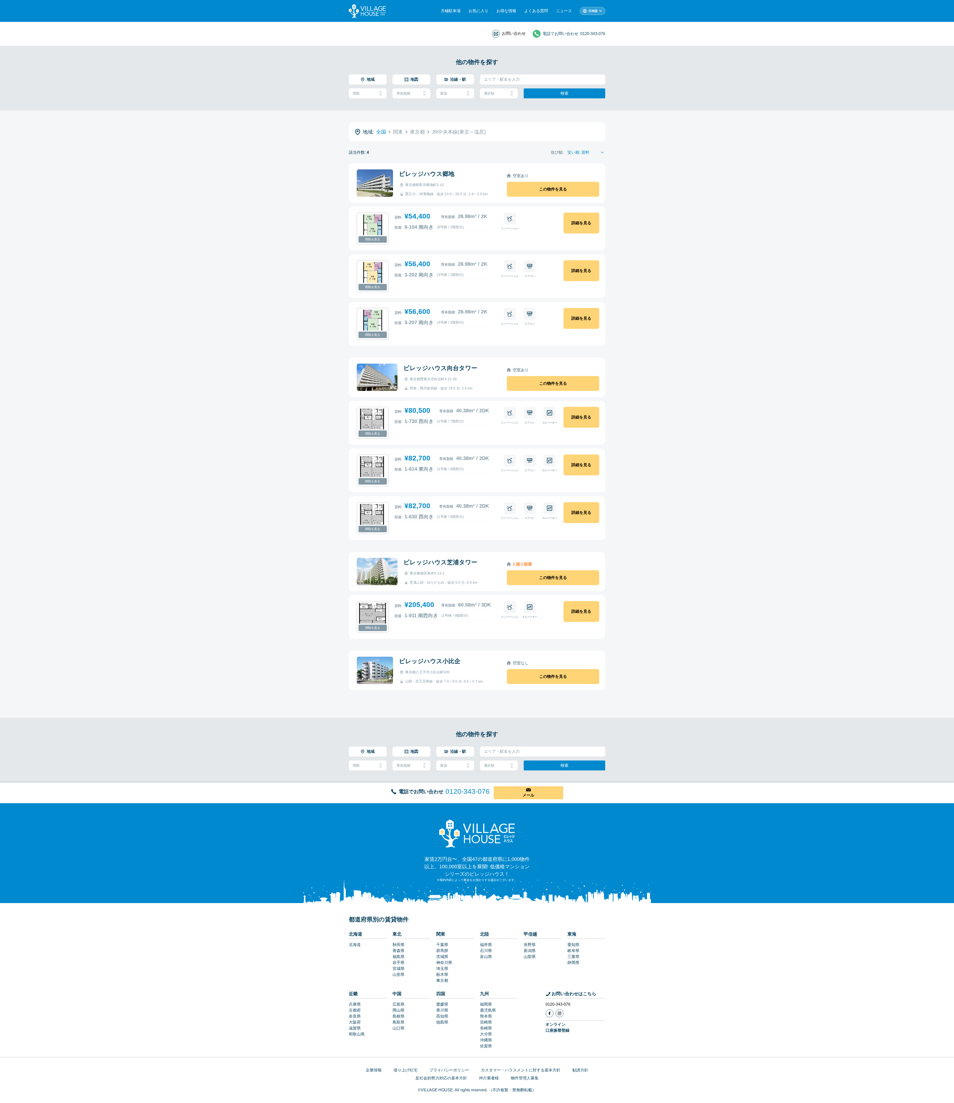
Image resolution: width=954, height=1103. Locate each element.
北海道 (355, 934)
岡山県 (398, 1010)
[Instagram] (559, 1013)
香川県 (442, 1010)
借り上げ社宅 (405, 1070)
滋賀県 (355, 1028)
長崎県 (486, 1028)
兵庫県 (355, 1004)
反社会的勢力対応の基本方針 (441, 1078)
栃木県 (442, 974)
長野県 (530, 945)
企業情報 (374, 1070)
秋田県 (398, 945)
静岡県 (573, 962)
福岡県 (486, 1004)
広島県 (398, 1004)
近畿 (353, 993)
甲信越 (530, 934)
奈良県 (355, 1016)
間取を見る (372, 239)
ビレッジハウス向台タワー (440, 368)
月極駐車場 (451, 11)
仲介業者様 (489, 1078)
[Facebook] (550, 1013)
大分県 (486, 1034)
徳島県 (442, 1022)
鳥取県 (398, 1022)
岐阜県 (573, 951)
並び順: (557, 152)
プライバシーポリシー (449, 1070)
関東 (440, 934)
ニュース (564, 11)
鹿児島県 (488, 1010)
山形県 (398, 974)
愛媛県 (442, 1004)
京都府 (355, 1010)
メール (528, 795)
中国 (397, 993)
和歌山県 (357, 1034)
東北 (397, 934)
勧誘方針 (580, 1070)
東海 (571, 934)
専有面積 (403, 93)
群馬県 (442, 951)
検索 (564, 93)
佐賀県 (486, 1046)
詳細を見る (581, 223)
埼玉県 (442, 968)
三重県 (573, 956)
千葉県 (442, 945)
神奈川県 (444, 962)
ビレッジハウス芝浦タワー (440, 562)
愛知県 (573, 945)
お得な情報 (506, 11)
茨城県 (442, 956)
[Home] (477, 833)
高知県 (442, 1016)
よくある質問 (536, 11)
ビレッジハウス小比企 (429, 661)
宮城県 (398, 968)
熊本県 (486, 1016)
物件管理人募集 (525, 1078)
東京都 (442, 980)
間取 (356, 93)
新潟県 (530, 951)
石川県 (486, 951)
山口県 (398, 1028)
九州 (484, 993)
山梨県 (530, 956)
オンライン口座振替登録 (557, 1027)
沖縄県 (486, 1040)
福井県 (486, 945)
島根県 (398, 1016)
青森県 (398, 951)
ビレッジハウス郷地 (426, 173)
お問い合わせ (514, 33)
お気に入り (478, 11)
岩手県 (398, 962)
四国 (440, 993)
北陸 (484, 934)
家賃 (443, 93)
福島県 (398, 956)
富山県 (486, 956)
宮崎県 (486, 1022)
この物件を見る (553, 189)
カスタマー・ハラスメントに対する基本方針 (520, 1070)
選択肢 (489, 93)
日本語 (593, 11)
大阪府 (355, 1022)
